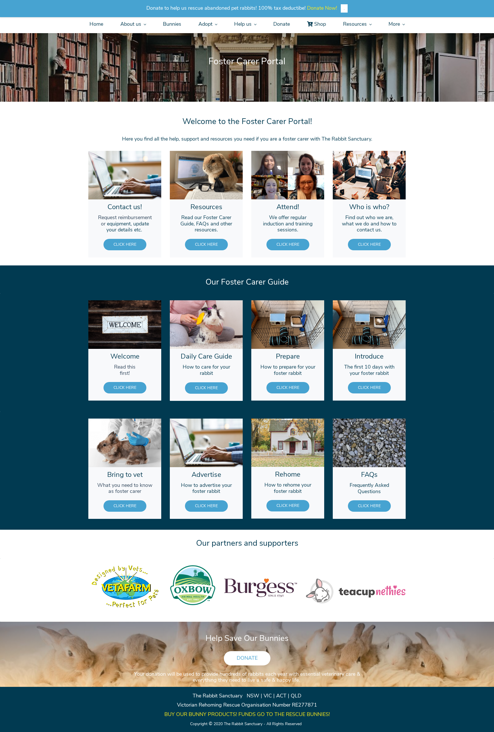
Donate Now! (322, 8)
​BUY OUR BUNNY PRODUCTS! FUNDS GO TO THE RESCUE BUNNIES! (247, 714)
